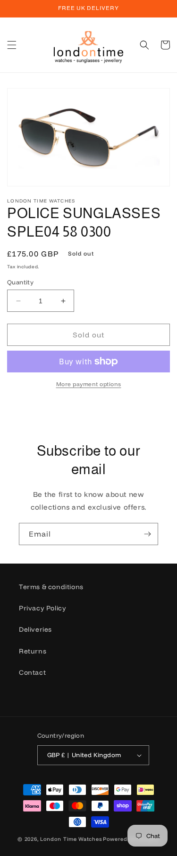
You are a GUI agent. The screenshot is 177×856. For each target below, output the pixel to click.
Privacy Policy (42, 608)
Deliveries (35, 629)
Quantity (20, 282)
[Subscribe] (147, 534)
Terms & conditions (51, 586)
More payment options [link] (88, 384)
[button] (11, 45)
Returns (32, 651)
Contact (32, 672)
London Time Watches (70, 839)
